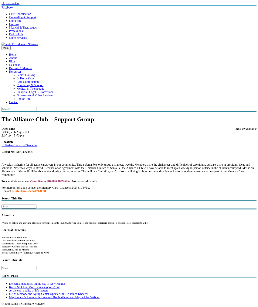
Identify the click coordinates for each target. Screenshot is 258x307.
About (13, 58)
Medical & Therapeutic (23, 27)
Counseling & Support (22, 17)
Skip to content (10, 3)
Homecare (15, 20)
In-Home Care (25, 78)
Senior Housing (26, 75)
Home (12, 54)
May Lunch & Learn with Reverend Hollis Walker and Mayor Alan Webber (54, 297)
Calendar (14, 64)
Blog (12, 61)
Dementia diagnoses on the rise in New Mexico (37, 283)
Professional (16, 31)
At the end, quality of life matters (28, 290)
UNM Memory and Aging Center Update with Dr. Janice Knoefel (48, 293)
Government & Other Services (35, 95)
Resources (15, 71)
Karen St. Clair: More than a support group (34, 287)
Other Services (18, 37)
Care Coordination (20, 14)
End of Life (16, 34)
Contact (13, 102)
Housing (14, 24)
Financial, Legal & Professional (35, 92)
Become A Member (20, 68)
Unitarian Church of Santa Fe (19, 145)
